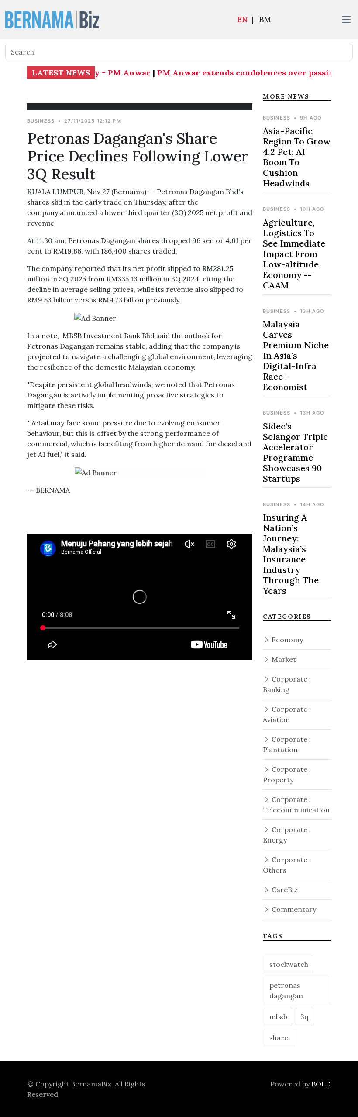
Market (283, 659)
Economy (286, 639)
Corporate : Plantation (287, 744)
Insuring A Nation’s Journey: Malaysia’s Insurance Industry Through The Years (291, 554)
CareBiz (284, 889)
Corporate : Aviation (287, 714)
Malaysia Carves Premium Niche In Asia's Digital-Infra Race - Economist (296, 355)
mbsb (278, 1016)
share (280, 1037)
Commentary (293, 909)
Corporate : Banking (287, 684)
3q (304, 1016)
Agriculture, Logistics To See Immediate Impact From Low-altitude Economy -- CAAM (294, 254)
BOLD (321, 1083)
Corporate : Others (287, 864)
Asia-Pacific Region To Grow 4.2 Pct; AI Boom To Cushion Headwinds (296, 156)
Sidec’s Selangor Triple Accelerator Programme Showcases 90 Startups (295, 452)
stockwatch (288, 964)
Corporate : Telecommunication (296, 804)
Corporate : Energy (287, 834)
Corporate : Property (287, 774)
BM (265, 19)
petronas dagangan (286, 990)
